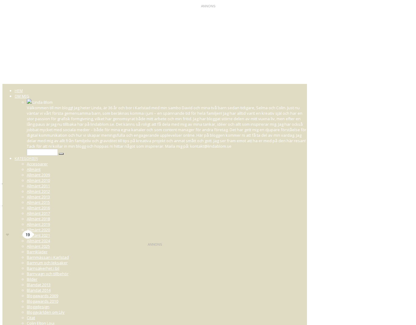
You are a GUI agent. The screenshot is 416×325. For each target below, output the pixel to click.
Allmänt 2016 (38, 208)
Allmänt (34, 169)
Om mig (22, 97)
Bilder (32, 279)
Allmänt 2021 (38, 235)
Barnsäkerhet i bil (43, 268)
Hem (19, 91)
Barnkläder (37, 252)
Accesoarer (37, 164)
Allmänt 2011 (38, 186)
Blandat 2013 (39, 284)
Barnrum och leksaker (47, 262)
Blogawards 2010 (42, 301)
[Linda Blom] (29, 102)
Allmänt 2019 (38, 224)
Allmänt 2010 (38, 180)
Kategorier (26, 159)
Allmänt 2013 (38, 197)
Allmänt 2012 (38, 191)
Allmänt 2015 (38, 202)
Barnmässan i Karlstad (48, 257)
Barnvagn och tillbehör (48, 273)
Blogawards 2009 (42, 295)
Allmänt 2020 (38, 230)
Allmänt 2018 (38, 219)
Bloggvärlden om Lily (46, 312)
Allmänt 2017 (38, 213)
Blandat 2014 (39, 290)
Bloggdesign (38, 306)
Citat (31, 317)
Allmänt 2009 (38, 175)
